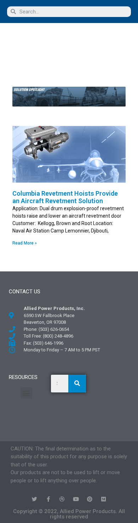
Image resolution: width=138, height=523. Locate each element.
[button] (38, 43)
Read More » (24, 243)
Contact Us (24, 291)
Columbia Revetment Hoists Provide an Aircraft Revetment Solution (65, 197)
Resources (23, 377)
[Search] (77, 383)
